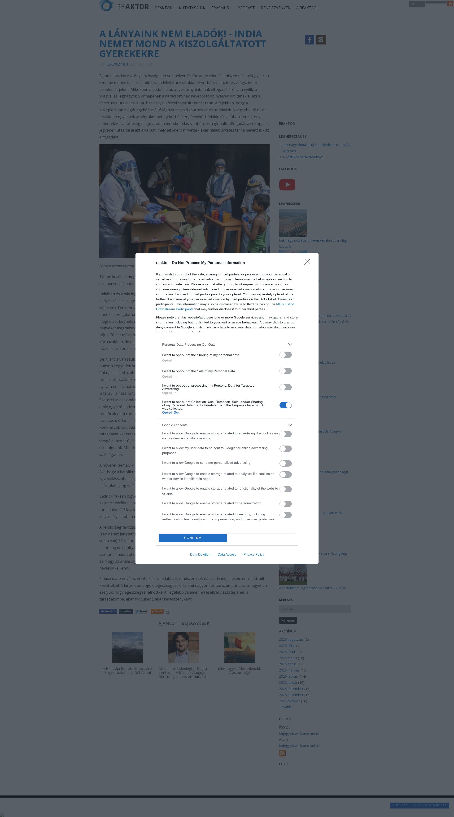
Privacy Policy (254, 554)
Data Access (227, 554)
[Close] (308, 263)
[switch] (285, 355)
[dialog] (227, 408)
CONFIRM (193, 538)
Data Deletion (200, 554)
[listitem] (227, 344)
